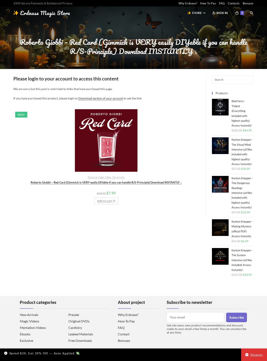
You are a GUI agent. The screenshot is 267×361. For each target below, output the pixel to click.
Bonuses (248, 3)
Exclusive (92, 177)
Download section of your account (100, 98)
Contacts (234, 3)
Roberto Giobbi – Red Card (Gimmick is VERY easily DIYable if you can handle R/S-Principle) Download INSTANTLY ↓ (106, 182)
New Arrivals (118, 177)
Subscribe (236, 317)
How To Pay (208, 3)
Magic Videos (104, 177)
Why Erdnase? (188, 3)
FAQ (222, 3)
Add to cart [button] (104, 200)
